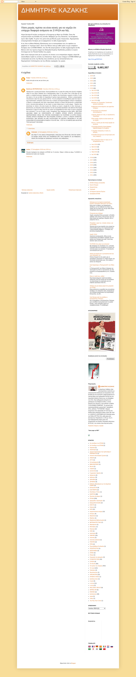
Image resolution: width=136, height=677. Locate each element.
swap (91, 596)
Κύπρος (92, 513)
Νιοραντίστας (93, 187)
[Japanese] (93, 649)
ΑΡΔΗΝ (92, 458)
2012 (91, 172)
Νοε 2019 (94, 93)
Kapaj (28, 78)
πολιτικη (92, 537)
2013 (91, 170)
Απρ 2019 (95, 149)
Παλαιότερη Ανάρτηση (75, 190)
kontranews (93, 594)
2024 (91, 76)
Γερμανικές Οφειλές (95, 473)
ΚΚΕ (91, 509)
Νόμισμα (92, 529)
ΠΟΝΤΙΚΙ (92, 542)
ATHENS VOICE (94, 576)
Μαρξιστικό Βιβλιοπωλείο (97, 520)
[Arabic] (101, 649)
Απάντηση (29, 83)
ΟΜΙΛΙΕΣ (92, 535)
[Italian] (104, 646)
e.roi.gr (92, 585)
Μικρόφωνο (93, 524)
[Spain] (101, 646)
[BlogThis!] (57, 66)
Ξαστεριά (92, 189)
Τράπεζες (92, 570)
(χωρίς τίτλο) (93, 234)
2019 (91, 88)
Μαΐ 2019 (94, 147)
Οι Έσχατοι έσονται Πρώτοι (97, 191)
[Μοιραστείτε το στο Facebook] (61, 66)
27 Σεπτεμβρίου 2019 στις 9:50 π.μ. (41, 149)
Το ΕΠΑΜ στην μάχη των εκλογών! (99, 244)
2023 (91, 78)
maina (28, 149)
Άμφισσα (92, 447)
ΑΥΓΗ (91, 460)
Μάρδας (92, 518)
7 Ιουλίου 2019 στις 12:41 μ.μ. (39, 78)
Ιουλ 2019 (95, 100)
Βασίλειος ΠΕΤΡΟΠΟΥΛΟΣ (34, 89)
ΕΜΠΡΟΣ (92, 494)
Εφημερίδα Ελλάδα (95, 503)
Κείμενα (92, 507)
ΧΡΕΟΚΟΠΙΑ (93, 574)
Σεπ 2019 (94, 98)
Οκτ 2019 (94, 95)
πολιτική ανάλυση (95, 540)
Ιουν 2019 (95, 144)
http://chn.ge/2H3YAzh (95, 59)
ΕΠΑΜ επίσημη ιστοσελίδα (97, 183)
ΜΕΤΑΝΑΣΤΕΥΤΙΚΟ (95, 522)
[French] (93, 646)
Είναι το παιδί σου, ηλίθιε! (97, 276)
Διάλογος (92, 477)
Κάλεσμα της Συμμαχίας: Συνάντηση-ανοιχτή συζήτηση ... (101, 103)
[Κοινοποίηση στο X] (59, 66)
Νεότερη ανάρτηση (27, 190)
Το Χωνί (92, 568)
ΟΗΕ (91, 531)
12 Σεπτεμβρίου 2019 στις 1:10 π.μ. (48, 132)
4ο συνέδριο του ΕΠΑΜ (96, 443)
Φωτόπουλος (93, 572)
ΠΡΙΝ (91, 544)
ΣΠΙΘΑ (92, 553)
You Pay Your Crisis (95, 600)
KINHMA (92, 592)
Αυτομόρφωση (94, 462)
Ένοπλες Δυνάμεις (95, 496)
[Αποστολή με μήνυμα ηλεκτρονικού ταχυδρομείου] (55, 66)
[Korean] (97, 649)
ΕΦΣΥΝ (92, 505)
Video (91, 598)
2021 (91, 83)
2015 (91, 165)
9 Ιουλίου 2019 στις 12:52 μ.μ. (51, 89)
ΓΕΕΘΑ (92, 468)
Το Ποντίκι (93, 563)
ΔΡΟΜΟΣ (92, 481)
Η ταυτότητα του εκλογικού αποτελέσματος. (99, 111)
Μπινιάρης (93, 526)
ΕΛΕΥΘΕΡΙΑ (93, 490)
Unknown (34, 132)
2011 (91, 175)
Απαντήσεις (31, 128)
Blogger (73, 663)
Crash (91, 581)
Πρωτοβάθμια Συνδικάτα (97, 546)
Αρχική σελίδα (51, 190)
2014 (91, 167)
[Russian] (112, 646)
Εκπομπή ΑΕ (93, 487)
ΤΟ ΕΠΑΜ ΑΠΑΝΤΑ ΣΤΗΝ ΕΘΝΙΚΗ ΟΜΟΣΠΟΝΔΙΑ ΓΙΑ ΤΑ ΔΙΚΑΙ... (101, 127)
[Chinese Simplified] (104, 649)
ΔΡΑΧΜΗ (92, 479)
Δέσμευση (92, 475)
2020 (91, 85)
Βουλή (92, 466)
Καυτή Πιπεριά (94, 185)
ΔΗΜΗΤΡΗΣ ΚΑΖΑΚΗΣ (54, 10)
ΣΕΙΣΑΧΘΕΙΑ (93, 550)
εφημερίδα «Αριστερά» (96, 500)
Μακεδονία (93, 516)
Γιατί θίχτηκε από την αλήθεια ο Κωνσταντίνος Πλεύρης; (99, 297)
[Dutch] (108, 646)
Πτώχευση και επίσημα (96, 213)
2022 (91, 81)
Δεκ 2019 (94, 90)
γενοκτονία (93, 471)
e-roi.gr (92, 583)
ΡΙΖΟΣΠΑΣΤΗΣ (94, 548)
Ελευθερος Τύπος (95, 492)
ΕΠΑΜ (92, 498)
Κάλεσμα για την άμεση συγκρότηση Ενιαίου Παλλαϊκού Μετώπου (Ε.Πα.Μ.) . (101, 202)
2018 (91, 157)
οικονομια (92, 533)
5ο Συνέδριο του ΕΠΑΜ (96, 445)
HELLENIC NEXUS (95, 587)
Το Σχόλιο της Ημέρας (96, 566)
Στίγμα (91, 555)
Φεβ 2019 (95, 152)
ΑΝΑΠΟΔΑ (93, 449)
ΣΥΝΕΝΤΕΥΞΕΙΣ (94, 559)
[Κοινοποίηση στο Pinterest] (63, 66)
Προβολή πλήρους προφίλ (95, 425)
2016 (91, 162)
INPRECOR (93, 590)
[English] (90, 646)
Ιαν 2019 (94, 154)
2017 (91, 160)
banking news (94, 579)
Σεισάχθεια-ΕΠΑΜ (95, 193)
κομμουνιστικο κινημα (96, 511)
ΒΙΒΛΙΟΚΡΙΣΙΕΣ (94, 464)
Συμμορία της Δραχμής (96, 557)
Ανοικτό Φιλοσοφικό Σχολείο (98, 455)
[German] (97, 646)
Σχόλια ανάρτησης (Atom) (36, 193)
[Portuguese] (90, 649)
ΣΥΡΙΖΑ (92, 561)
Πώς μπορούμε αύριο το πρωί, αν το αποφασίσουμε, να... (101, 140)
